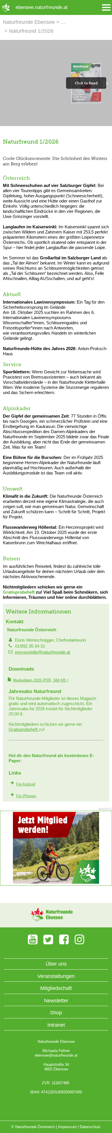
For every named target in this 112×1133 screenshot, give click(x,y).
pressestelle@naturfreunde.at (42, 652)
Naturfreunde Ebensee (29, 22)
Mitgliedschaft (56, 988)
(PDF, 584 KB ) (40, 680)
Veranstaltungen (56, 976)
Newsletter (56, 1000)
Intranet (56, 1025)
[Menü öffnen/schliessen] (106, 7)
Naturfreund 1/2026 (31, 31)
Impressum (67, 1127)
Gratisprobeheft (19, 592)
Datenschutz (90, 1127)
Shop (56, 1013)
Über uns (56, 964)
